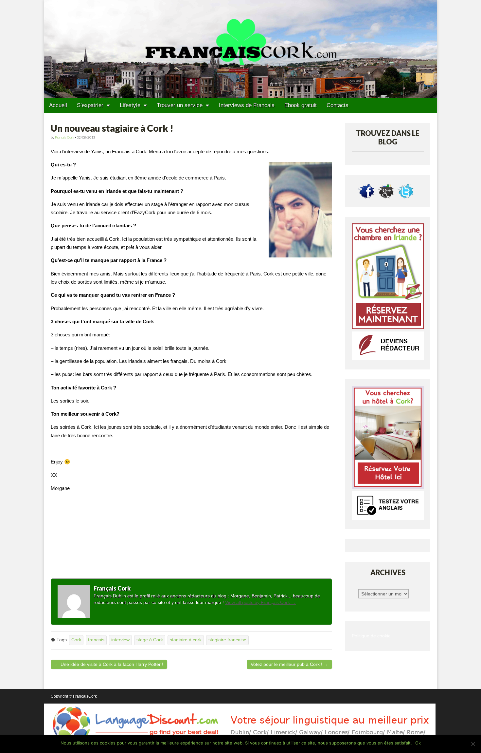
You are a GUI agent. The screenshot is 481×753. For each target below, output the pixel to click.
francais (96, 639)
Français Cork (64, 137)
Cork (76, 639)
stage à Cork (149, 639)
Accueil (58, 105)
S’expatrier (90, 105)
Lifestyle (130, 105)
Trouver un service (180, 105)
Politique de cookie (371, 635)
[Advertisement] (83, 538)
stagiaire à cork (186, 639)
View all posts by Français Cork (260, 602)
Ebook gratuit (300, 105)
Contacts (337, 105)
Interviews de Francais (247, 105)
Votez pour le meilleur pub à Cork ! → (289, 664)
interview (120, 639)
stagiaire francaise (227, 639)
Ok (418, 742)
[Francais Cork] (240, 49)
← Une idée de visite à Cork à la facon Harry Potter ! (109, 664)
